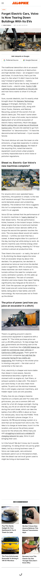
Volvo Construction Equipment (30, 188)
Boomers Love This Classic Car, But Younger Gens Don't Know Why (29, 559)
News (4, 9)
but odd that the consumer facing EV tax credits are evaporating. (18, 358)
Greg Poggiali (7, 25)
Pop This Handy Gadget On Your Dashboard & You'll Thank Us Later (9, 529)
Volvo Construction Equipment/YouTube (29, 49)
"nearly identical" (28, 217)
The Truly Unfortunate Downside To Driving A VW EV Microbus (10, 558)
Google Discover (31, 60)
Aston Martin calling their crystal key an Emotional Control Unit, (20, 125)
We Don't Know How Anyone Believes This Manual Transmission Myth (30, 529)
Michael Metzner (20, 146)
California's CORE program (12, 353)
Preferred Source (12, 60)
